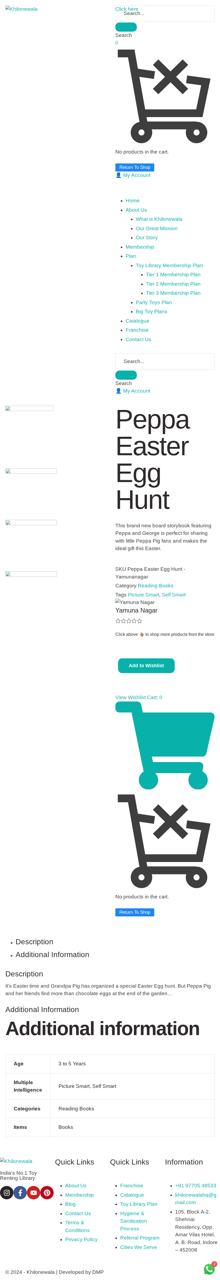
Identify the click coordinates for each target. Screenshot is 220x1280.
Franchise (131, 1185)
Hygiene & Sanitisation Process (133, 1221)
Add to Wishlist (146, 665)
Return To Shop (134, 167)
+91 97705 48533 (195, 1185)
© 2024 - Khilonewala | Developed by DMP (54, 1272)
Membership (79, 1195)
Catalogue (132, 1195)
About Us (76, 1185)
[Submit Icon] (126, 27)
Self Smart (174, 595)
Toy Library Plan (138, 1204)
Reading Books (156, 585)
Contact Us (78, 1213)
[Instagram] (6, 1192)
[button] (132, 175)
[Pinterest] (47, 1192)
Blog (70, 1204)
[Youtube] (33, 1192)
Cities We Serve (138, 1247)
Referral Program (140, 1238)
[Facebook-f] (20, 1192)
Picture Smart (143, 595)
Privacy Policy (81, 1239)
